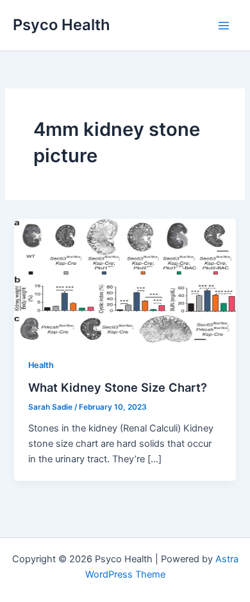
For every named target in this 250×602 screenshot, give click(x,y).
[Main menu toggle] (223, 25)
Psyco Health (61, 24)
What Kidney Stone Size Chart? (117, 387)
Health (41, 365)
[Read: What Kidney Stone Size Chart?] (124, 280)
